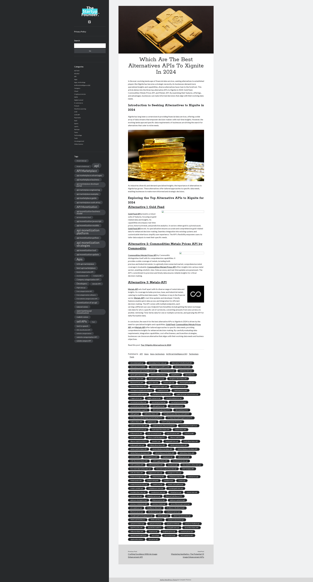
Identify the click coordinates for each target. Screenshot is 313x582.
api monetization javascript (89, 221)
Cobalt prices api (163, 390)
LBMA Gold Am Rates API (178, 445)
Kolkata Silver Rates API (157, 445)
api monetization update (88, 254)
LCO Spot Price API (151, 457)
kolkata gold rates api (137, 445)
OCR (75, 112)
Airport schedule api (83, 166)
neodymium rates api (158, 492)
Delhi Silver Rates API (151, 414)
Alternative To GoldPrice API (160, 367)
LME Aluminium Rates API (138, 461)
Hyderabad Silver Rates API (160, 429)
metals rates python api (175, 484)
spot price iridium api (137, 524)
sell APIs (82, 321)
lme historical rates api (180, 461)
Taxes (76, 132)
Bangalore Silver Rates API (178, 379)
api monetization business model (88, 212)
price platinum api (136, 508)
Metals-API (133, 289)
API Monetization (87, 206)
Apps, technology (79, 82)
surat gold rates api (173, 527)
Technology (78, 135)
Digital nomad (78, 100)
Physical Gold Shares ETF (174, 496)
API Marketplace (87, 170)
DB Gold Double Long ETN (138, 410)
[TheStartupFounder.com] (90, 16)
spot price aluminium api (176, 520)
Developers (82, 283)
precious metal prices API (138, 504)
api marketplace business (88, 179)
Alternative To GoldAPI (137, 367)
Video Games (78, 144)
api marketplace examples (87, 194)
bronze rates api (169, 382)
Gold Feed (170, 324)
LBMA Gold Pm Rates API (138, 449)
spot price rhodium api (192, 524)
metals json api (157, 484)
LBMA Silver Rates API (187, 453)
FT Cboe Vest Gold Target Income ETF (180, 418)
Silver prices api (163, 516)
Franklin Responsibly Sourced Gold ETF (176, 414)
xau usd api (155, 535)
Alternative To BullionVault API (182, 363)
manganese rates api (174, 473)
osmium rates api (136, 496)
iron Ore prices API (173, 433)
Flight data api (81, 287)
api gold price (175, 375)
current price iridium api (138, 402)
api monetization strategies (88, 244)
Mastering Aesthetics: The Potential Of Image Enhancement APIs (187, 555)
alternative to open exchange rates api (142, 371)
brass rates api (153, 382)
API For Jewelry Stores (158, 375)
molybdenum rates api (155, 488)
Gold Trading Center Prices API (172, 422)
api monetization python (88, 237)
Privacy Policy (80, 31)
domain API (96, 284)
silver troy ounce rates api (182, 516)
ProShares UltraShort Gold (175, 508)
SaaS (75, 120)
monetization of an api (87, 302)
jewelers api (156, 441)
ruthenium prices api (173, 512)
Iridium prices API (136, 433)
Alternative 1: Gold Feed (146, 207)
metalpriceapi (168, 480)
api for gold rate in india (137, 375)
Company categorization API (88, 280)
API (75, 76)
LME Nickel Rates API (155, 465)
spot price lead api (155, 524)
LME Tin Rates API (188, 469)
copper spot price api (153, 398)
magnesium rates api (155, 473)
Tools (76, 138)
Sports (76, 123)
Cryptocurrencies (80, 94)
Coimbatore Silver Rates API (161, 394)
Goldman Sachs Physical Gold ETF (164, 426)
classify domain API (82, 276)
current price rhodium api (138, 406)
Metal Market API (158, 477)
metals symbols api (136, 488)
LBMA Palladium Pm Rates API (187, 449)
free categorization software (86, 295)
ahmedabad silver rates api (157, 363)
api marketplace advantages (89, 175)
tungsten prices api (169, 531)
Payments (77, 118)
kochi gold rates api (172, 441)
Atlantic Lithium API (136, 379)
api (96, 165)
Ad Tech (76, 71)
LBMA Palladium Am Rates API (162, 449)
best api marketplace (86, 268)
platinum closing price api (138, 500)
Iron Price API (189, 433)
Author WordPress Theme (168, 580)
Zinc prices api (153, 539)
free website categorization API (87, 299)
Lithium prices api (183, 457)
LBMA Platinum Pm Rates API (164, 453)
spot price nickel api (173, 524)
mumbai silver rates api (137, 492)
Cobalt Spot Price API (180, 390)
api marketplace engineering (88, 190)
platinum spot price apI (177, 500)
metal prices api (193, 477)
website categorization (84, 333)
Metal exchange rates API (138, 477)
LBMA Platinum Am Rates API (140, 453)
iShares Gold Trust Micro (138, 441)
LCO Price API (135, 457)
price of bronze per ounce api (180, 504)
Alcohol (76, 73)
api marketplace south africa (88, 202)
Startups (77, 129)
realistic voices (82, 317)
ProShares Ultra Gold (154, 508)
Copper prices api (136, 398)
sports (76, 126)
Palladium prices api (153, 496)
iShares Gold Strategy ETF (156, 437)
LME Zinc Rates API (136, 473)
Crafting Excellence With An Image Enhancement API (142, 555)
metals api (182, 480)
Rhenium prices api (136, 512)
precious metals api (159, 504)
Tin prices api (153, 531)
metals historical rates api (138, 484)
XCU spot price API (187, 535)
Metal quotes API (136, 480)
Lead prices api (167, 457)
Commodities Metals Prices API (142, 255)
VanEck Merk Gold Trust (138, 535)
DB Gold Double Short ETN (161, 410)
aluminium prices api (167, 371)
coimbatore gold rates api (138, 394)
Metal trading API (152, 480)
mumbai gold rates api (176, 488)
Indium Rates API (180, 429)
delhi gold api (134, 414)
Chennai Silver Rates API (138, 386)
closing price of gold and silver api (141, 390)
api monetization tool (86, 250)
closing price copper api (159, 386)
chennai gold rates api (187, 382)
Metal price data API (175, 477)
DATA (76, 97)
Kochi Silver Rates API (191, 441)
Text (93, 322)
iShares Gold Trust (176, 437)
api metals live (190, 375)
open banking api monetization (84, 311)
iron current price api (154, 433)
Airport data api (81, 161)
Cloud (76, 91)
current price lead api (158, 402)
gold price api (152, 422)
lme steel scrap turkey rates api (166, 469)
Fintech (76, 106)
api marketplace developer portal (88, 185)
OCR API (77, 115)
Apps (75, 79)
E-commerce (78, 103)
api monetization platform (88, 231)
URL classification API (83, 330)
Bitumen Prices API (136, 382)
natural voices (82, 307)
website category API (84, 341)
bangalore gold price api (156, 379)
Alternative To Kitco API (182, 367)
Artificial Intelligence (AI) (82, 85)
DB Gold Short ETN (182, 410)
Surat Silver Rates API (191, 527)
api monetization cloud (84, 217)
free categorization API (84, 291)
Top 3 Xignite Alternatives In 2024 (156, 345)
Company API (97, 276)
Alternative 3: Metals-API (147, 282)
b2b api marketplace (85, 264)
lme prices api (172, 465)
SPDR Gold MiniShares (137, 520)
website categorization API (87, 337)
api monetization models (88, 225)
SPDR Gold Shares (156, 520)
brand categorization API (85, 272)
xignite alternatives (136, 539)
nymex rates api (192, 492)
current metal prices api (173, 398)
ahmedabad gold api (136, 363)
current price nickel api (178, 402)
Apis (79, 259)
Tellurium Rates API (136, 531)
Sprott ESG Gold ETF (154, 527)
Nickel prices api (176, 492)
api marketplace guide (86, 198)
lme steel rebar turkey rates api (140, 469)
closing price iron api (179, 386)
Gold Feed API (134, 214)
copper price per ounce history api (187, 394)
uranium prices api (187, 531)
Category (77, 88)
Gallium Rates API (136, 422)
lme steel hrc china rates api (192, 465)
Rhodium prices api (154, 512)
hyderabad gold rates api (138, 429)
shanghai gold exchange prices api (141, 516)
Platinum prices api (158, 500)
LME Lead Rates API (136, 465)
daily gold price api (158, 406)
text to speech (82, 326)
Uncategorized (79, 141)
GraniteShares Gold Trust (188, 426)
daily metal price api (176, 406)
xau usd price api (169, 535)
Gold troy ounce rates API (138, 426)
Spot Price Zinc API (136, 527)
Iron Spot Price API (136, 437)
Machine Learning (80, 109)
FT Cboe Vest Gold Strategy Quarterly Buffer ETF (146, 418)
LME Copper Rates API (160, 461)
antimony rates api (186, 371)
